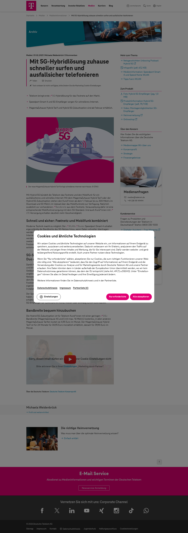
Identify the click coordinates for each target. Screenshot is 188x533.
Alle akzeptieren (141, 296)
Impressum (65, 288)
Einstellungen (51, 296)
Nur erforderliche (117, 296)
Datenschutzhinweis (47, 288)
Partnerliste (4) (80, 288)
